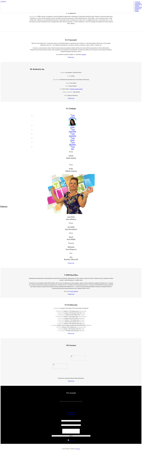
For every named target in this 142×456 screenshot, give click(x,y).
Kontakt (137, 11)
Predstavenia (138, 8)
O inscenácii (138, 3)
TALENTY (3, 1)
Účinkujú (137, 5)
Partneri (137, 9)
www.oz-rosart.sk (73, 291)
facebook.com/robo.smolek (76, 89)
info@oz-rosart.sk (71, 412)
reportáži (84, 54)
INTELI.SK (78, 448)
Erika (72, 127)
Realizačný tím (138, 4)
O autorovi (137, 1)
